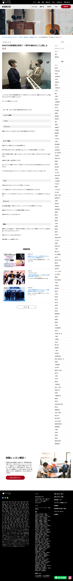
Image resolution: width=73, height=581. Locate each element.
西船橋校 (57, 116)
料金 (43, 2)
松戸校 (56, 107)
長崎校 (56, 435)
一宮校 (56, 350)
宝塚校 (56, 393)
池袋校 (56, 217)
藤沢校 (56, 291)
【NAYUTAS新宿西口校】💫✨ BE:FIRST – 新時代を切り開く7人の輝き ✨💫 (38, 275)
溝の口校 (57, 251)
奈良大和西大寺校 (59, 404)
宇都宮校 (57, 82)
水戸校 (56, 79)
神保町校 (57, 127)
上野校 (56, 141)
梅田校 (56, 361)
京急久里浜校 (58, 280)
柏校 (56, 121)
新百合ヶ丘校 (58, 260)
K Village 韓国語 (38, 575)
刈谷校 (56, 325)
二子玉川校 (57, 189)
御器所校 (57, 347)
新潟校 (56, 297)
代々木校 (57, 172)
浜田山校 (57, 206)
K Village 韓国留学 (46, 575)
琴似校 (56, 73)
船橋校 (56, 113)
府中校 (56, 234)
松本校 (56, 308)
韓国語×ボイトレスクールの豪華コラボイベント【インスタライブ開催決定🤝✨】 (38, 256)
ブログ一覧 (26, 307)
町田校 (56, 243)
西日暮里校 (57, 144)
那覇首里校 (57, 443)
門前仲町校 (57, 150)
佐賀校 (56, 432)
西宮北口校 (57, 390)
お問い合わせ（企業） (59, 496)
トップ (34, 2)
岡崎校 (56, 322)
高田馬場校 (57, 209)
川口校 (56, 90)
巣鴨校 (56, 212)
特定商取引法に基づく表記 (60, 508)
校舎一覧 (48, 2)
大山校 (56, 223)
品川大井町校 (58, 152)
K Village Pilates (38, 576)
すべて (56, 45)
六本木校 (57, 138)
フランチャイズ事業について (60, 502)
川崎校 (56, 248)
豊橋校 (56, 319)
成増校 (56, 226)
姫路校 (56, 398)
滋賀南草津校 (58, 356)
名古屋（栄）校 (58, 333)
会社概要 (56, 514)
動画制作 (37, 509)
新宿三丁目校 (58, 195)
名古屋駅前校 (58, 328)
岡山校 (56, 407)
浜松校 (56, 316)
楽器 (56, 54)
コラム (53, 2)
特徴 (39, 2)
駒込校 (56, 215)
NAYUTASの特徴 (38, 498)
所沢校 (56, 99)
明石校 (56, 401)
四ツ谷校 (57, 192)
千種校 (56, 336)
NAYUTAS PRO (38, 502)
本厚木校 (57, 285)
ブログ (56, 6)
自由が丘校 (57, 175)
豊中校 (56, 373)
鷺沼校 (56, 263)
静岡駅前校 (57, 313)
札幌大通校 (57, 71)
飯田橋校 (57, 133)
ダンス (56, 51)
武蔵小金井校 (58, 237)
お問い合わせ (67, 2)
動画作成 (57, 57)
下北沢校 (57, 184)
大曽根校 (57, 339)
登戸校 (56, 257)
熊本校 (56, 438)
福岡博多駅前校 (58, 424)
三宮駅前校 (57, 384)
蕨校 (56, 93)
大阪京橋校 (57, 364)
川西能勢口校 (58, 395)
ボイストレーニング (59, 48)
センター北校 (58, 271)
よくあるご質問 (42, 501)
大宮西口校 (57, 88)
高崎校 (56, 85)
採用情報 (56, 505)
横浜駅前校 (57, 265)
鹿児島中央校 (58, 441)
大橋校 (56, 429)
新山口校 (57, 415)
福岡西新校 (57, 426)
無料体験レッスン (58, 499)
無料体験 (66, 6)
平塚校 (56, 294)
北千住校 (57, 147)
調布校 (56, 232)
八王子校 (57, 240)
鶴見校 (56, 277)
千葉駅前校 (57, 102)
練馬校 (56, 229)
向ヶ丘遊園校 (58, 254)
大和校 (56, 282)
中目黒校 (57, 178)
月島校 (56, 136)
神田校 (56, 124)
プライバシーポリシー (59, 511)
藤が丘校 (57, 345)
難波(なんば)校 (58, 370)
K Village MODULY (46, 576)
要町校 (56, 220)
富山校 (56, 299)
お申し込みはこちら (15, 478)
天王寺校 (57, 367)
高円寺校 (57, 203)
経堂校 (56, 186)
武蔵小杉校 (57, 246)
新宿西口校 (6, 6)
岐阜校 (56, 311)
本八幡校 (57, 110)
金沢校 (56, 302)
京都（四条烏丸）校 (59, 359)
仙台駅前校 (57, 76)
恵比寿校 (57, 167)
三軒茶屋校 (57, 181)
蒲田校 (56, 161)
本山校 (56, 342)
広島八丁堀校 (58, 412)
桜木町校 (57, 268)
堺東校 (56, 381)
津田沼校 (57, 119)
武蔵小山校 (57, 158)
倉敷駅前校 (57, 410)
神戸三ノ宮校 (58, 387)
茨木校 (56, 378)
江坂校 (56, 376)
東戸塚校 (57, 288)
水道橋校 (57, 130)
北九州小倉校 (58, 421)
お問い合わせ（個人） (59, 494)
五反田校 (57, 155)
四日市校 (57, 353)
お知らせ (37, 500)
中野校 (56, 201)
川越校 (56, 96)
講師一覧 (42, 6)
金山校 (56, 330)
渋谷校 (56, 169)
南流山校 (57, 104)
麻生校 (56, 68)
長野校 (56, 305)
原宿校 (56, 164)
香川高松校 (57, 418)
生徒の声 (49, 6)
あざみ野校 (57, 274)
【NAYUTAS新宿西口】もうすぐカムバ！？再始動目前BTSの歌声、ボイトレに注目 (38, 290)
